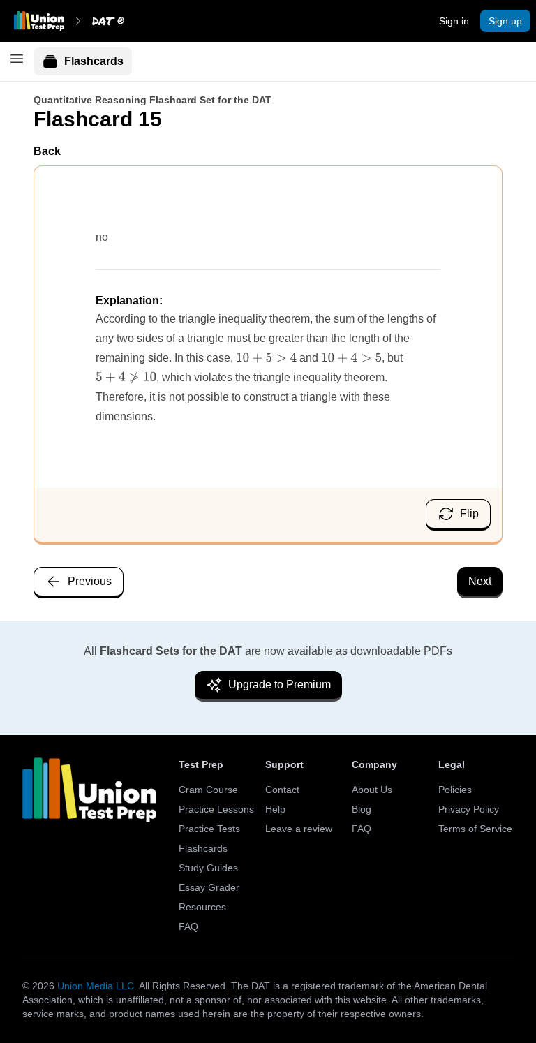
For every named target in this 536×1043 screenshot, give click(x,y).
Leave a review (298, 828)
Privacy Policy (468, 809)
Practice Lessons (216, 809)
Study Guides (208, 867)
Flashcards (94, 61)
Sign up (505, 21)
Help (275, 809)
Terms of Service (475, 828)
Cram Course (208, 789)
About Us (372, 789)
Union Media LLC (95, 985)
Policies (455, 789)
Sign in (454, 21)
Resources (202, 906)
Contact (282, 789)
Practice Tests (209, 828)
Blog (361, 809)
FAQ (188, 926)
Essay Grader (209, 887)
